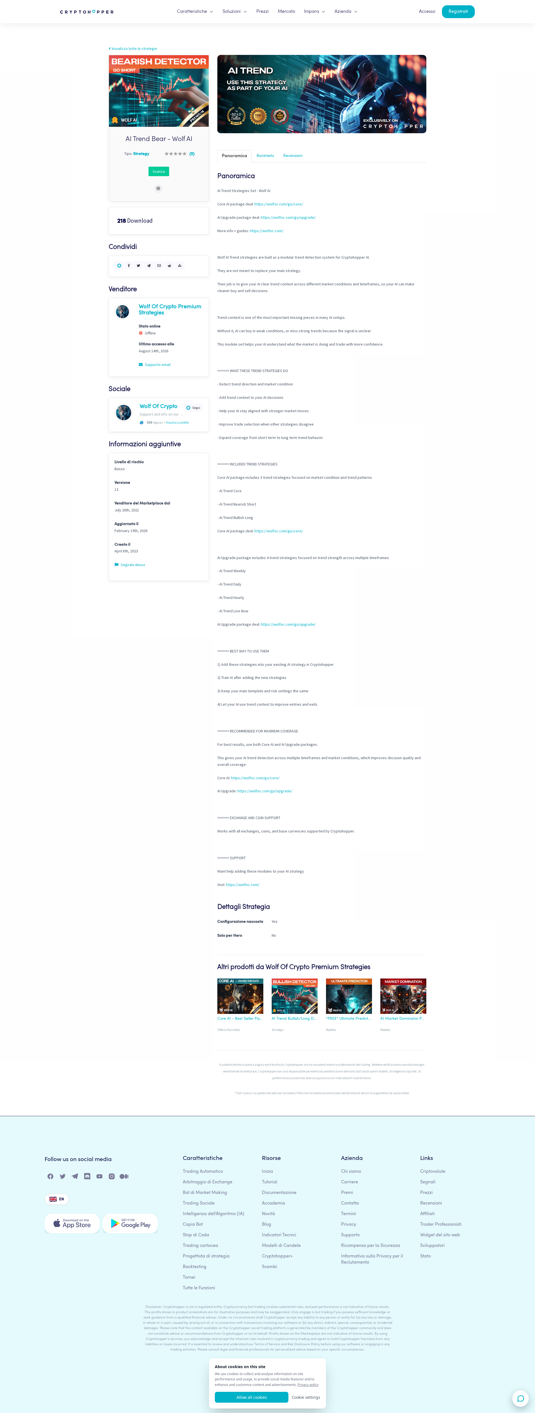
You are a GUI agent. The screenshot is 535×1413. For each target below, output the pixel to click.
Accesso (427, 11)
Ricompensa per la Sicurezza (370, 1246)
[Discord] (87, 1178)
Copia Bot (193, 1224)
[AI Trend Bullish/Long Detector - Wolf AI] (295, 997)
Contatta (350, 1203)
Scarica (159, 171)
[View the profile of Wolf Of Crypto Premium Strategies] (122, 311)
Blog (266, 1224)
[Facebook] (51, 1178)
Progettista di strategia (206, 1256)
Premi (347, 1193)
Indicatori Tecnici (279, 1235)
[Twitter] (63, 1178)
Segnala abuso (132, 564)
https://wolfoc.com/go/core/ (278, 204)
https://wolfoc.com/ (266, 230)
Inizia (267, 1171)
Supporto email (157, 364)
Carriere (349, 1182)
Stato (425, 1256)
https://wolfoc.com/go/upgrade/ (288, 217)
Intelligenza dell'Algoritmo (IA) (213, 1214)
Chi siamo (351, 1171)
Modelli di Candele (281, 1246)
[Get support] (520, 1398)
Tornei (189, 1277)
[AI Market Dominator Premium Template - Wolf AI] (403, 997)
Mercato (286, 11)
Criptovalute (432, 1171)
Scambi (269, 1267)
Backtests (265, 156)
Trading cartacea (200, 1246)
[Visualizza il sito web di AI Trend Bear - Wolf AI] (158, 188)
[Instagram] (112, 1178)
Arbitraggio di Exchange (207, 1182)
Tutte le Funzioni (199, 1288)
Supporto (350, 1235)
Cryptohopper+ (277, 1256)
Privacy (348, 1224)
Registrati (458, 11)
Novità (268, 1214)
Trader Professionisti (440, 1224)
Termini (348, 1214)
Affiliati (427, 1214)
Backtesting (194, 1267)
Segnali (428, 1182)
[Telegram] (75, 1178)
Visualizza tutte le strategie (134, 48)
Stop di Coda (196, 1235)
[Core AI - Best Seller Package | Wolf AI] (240, 997)
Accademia (273, 1203)
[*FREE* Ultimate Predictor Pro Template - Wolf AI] (349, 997)
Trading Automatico (203, 1171)
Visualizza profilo (177, 422)
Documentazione (279, 1193)
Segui (196, 408)
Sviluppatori (432, 1246)
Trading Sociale (199, 1203)
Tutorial (269, 1182)
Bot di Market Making (205, 1193)
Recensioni (292, 156)
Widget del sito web (440, 1235)
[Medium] (124, 1178)
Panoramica (234, 156)
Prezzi (262, 11)
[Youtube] (100, 1178)
